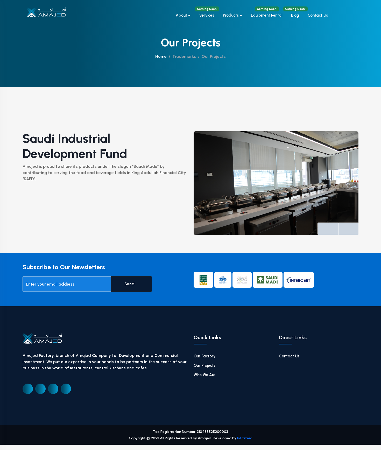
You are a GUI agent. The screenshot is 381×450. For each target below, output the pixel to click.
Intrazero (244, 438)
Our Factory (204, 356)
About (182, 15)
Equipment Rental (266, 12)
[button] (328, 229)
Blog (295, 12)
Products (231, 15)
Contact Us (318, 15)
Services (207, 12)
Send (130, 283)
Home (161, 56)
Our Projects (204, 365)
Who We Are (204, 374)
